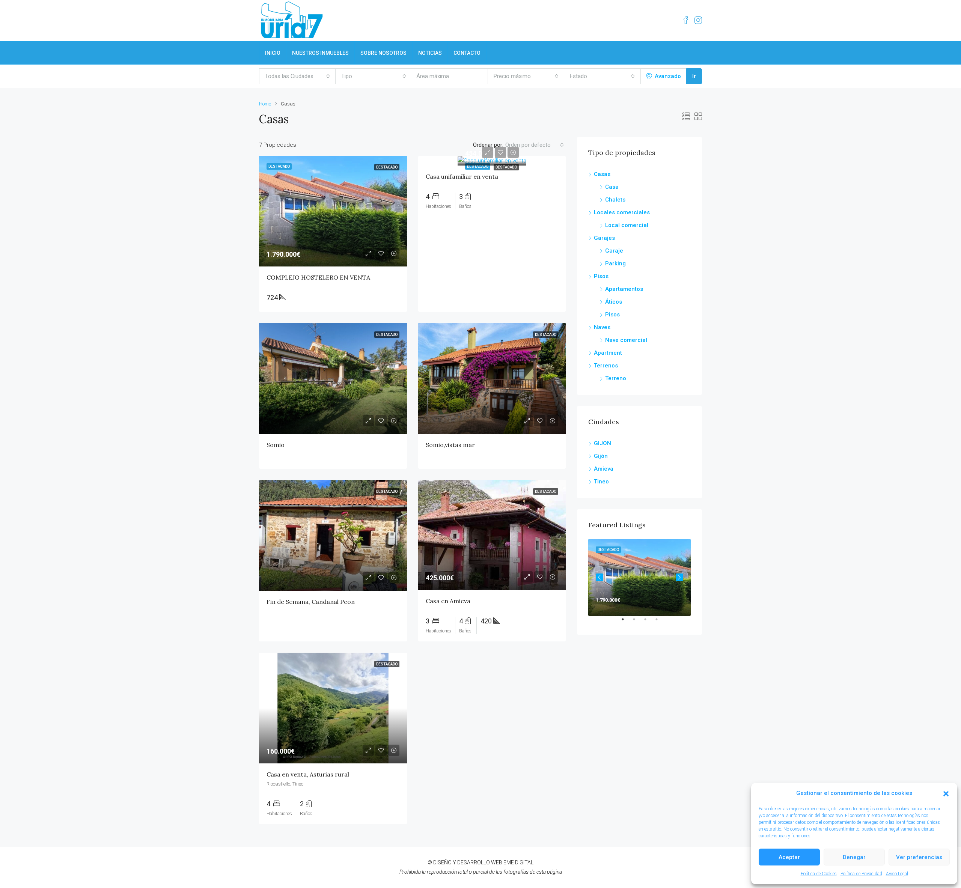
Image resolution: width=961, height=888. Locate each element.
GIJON (602, 443)
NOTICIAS (430, 53)
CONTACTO (466, 53)
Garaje (614, 250)
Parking (615, 263)
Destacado (506, 167)
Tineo (601, 481)
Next (679, 577)
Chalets (615, 199)
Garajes (604, 238)
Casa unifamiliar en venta (462, 176)
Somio (276, 445)
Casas (602, 174)
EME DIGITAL (518, 862)
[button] (946, 793)
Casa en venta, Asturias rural (308, 774)
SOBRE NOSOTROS (383, 53)
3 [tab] (649, 622)
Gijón (601, 456)
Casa (612, 187)
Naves (602, 327)
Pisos (601, 276)
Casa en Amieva (448, 601)
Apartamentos (624, 289)
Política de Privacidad (861, 873)
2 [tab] (638, 622)
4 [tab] (660, 622)
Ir (694, 76)
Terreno (615, 378)
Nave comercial (626, 340)
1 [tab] (626, 622)
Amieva (603, 468)
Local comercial (626, 225)
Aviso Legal (897, 873)
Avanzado (667, 76)
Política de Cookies (819, 873)
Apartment (608, 352)
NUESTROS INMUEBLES (320, 53)
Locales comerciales (622, 212)
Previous (599, 577)
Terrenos (606, 365)
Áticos (613, 301)
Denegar (854, 857)
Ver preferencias (919, 857)
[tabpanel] (639, 577)
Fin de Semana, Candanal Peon (311, 601)
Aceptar (789, 857)
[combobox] (297, 76)
